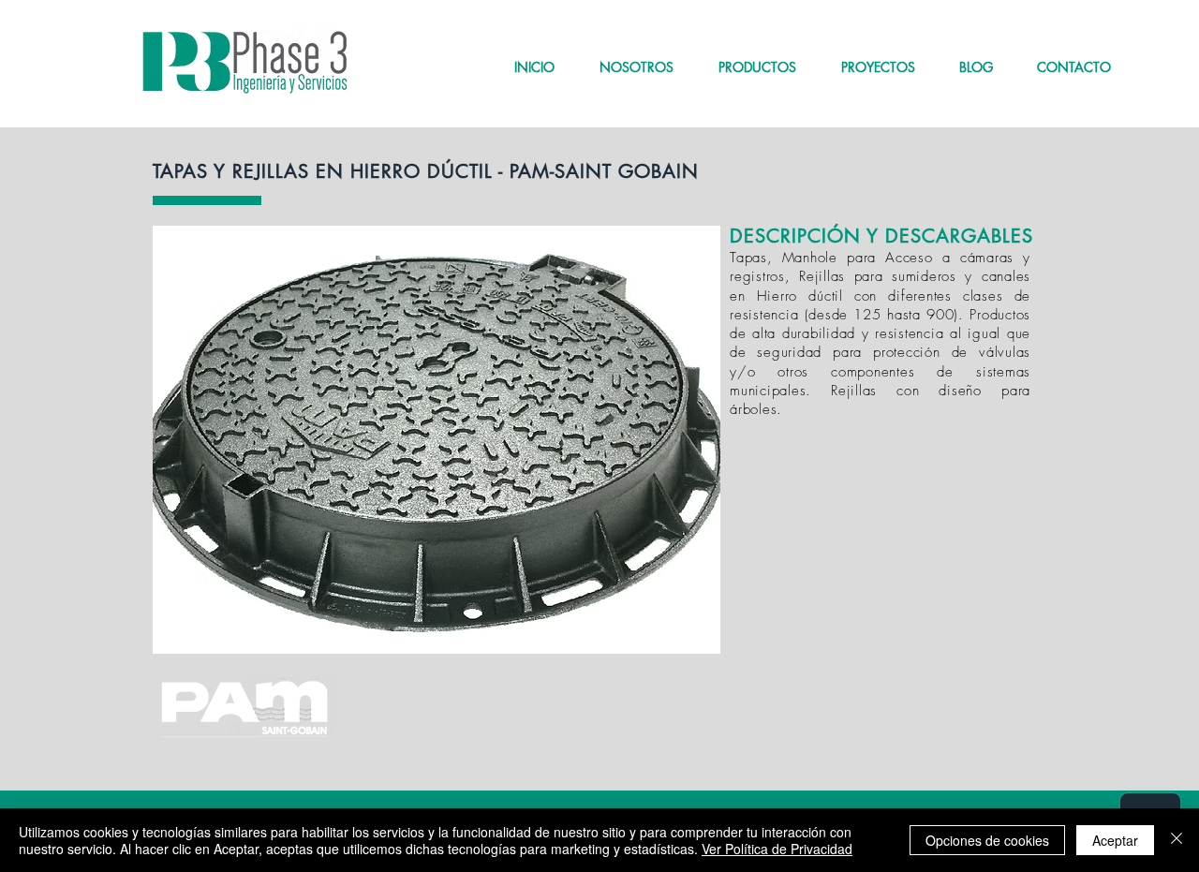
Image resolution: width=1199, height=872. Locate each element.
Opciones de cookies (987, 840)
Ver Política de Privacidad (777, 848)
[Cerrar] (1176, 840)
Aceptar (1115, 840)
